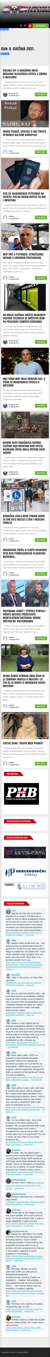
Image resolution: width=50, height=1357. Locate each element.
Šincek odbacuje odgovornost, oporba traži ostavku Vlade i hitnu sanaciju (25, 1185)
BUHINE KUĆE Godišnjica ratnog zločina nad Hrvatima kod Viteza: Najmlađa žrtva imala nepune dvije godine (24, 447)
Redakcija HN (13, 93)
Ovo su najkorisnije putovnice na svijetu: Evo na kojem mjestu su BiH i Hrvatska (24, 196)
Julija (13, 940)
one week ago (13, 1047)
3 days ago (30, 985)
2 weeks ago (28, 1144)
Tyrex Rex (16, 1150)
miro (13, 910)
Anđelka (11, 216)
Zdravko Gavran (18, 1180)
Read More (41, 94)
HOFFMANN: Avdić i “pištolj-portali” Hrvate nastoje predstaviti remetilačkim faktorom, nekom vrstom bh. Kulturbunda (24, 616)
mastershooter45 (19, 1231)
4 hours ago (29, 935)
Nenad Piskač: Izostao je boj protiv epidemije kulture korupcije (24, 133)
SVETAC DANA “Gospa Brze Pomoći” (23, 743)
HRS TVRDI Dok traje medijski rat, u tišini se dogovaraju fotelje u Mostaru (24, 381)
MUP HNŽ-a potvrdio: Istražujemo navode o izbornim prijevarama (23, 256)
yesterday (9, 969)
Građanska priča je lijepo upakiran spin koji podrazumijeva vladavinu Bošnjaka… (25, 553)
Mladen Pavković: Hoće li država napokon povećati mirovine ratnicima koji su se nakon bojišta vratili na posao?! (24, 1258)
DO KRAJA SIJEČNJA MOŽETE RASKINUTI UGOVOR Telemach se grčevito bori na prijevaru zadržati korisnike (24, 318)
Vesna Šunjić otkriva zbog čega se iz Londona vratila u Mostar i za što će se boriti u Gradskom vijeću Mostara (24, 681)
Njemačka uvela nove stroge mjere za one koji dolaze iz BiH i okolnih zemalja (24, 519)
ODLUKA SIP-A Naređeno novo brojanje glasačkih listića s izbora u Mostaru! (25, 73)
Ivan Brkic (15, 974)
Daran (11, 151)
